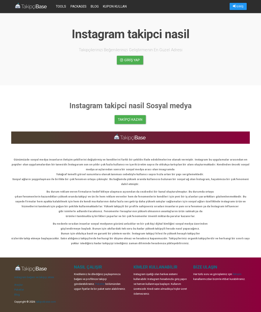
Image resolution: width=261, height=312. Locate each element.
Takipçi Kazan (130, 119)
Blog (94, 6)
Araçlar (18, 284)
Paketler (19, 289)
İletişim (237, 274)
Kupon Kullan (115, 6)
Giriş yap (131, 60)
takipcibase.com (46, 301)
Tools (61, 6)
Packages (78, 6)
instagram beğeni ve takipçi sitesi (34, 277)
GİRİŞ (239, 6)
